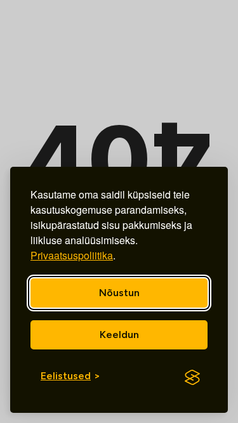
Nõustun (119, 293)
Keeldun (119, 335)
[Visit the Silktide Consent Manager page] (192, 377)
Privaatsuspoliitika (71, 255)
